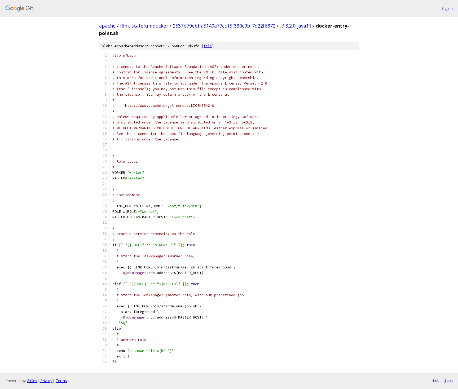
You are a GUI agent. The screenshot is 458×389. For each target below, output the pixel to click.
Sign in (447, 8)
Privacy (46, 380)
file (208, 46)
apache (107, 26)
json (448, 380)
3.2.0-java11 (298, 26)
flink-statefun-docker (144, 26)
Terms (61, 380)
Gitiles (32, 380)
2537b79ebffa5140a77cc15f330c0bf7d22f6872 (224, 26)
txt (436, 380)
